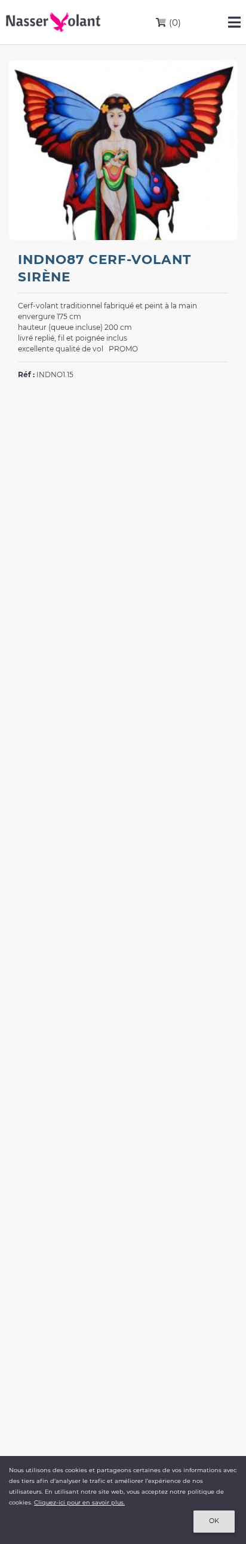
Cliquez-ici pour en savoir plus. (79, 1502)
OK (214, 1521)
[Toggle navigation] (234, 22)
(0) (174, 22)
